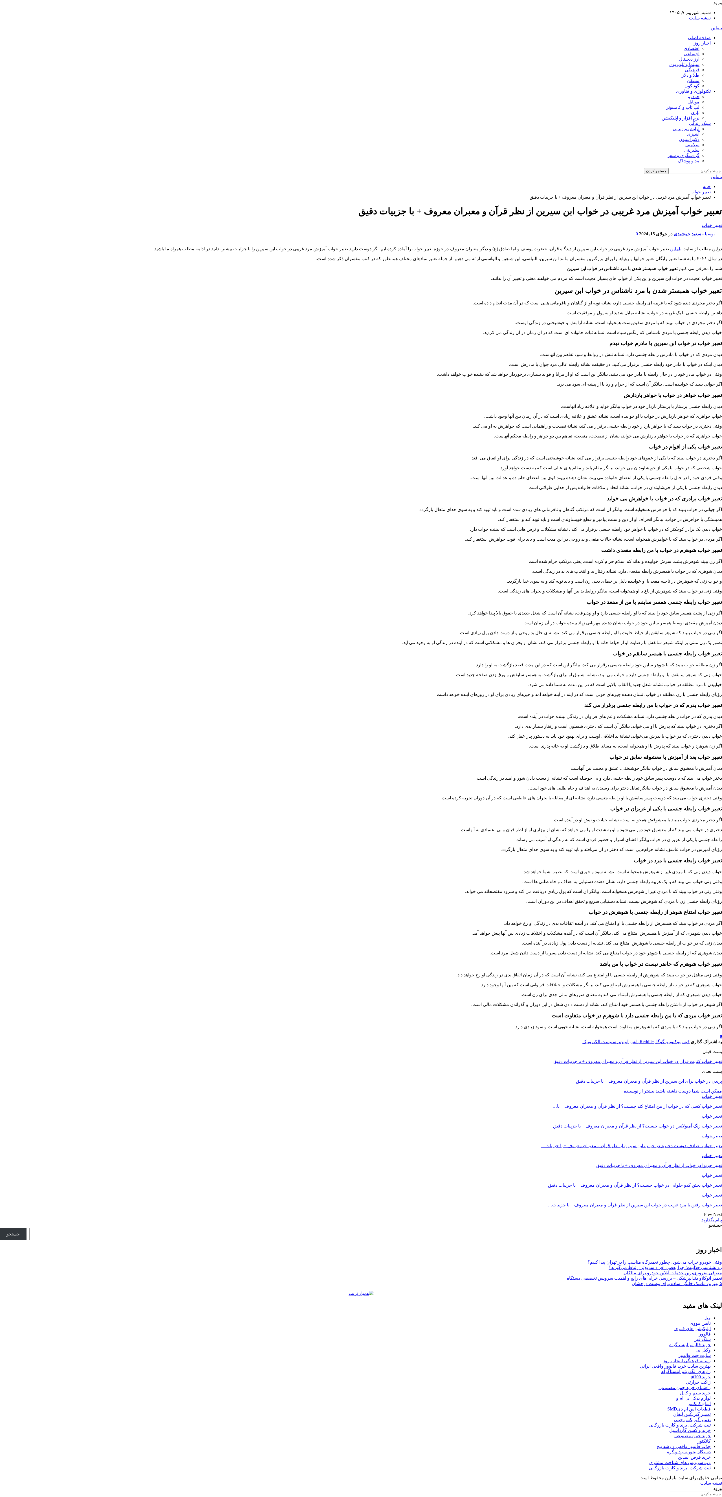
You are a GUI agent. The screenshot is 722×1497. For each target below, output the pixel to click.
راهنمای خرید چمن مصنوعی (685, 1387)
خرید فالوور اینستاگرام (690, 1344)
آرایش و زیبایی (686, 128)
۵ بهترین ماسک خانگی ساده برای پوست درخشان (677, 1283)
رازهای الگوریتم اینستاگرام (686, 1371)
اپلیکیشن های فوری (692, 1328)
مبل (707, 1317)
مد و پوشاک (688, 160)
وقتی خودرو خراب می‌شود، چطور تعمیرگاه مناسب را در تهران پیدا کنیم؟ (654, 1262)
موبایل (693, 101)
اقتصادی (691, 48)
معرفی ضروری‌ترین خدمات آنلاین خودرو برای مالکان (673, 1272)
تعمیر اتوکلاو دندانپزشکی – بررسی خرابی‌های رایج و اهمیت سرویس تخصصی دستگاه (644, 1278)
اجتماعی (691, 53)
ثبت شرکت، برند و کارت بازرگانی (680, 1425)
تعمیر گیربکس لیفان (692, 1414)
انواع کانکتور (699, 1403)
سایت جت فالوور (695, 1355)
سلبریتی (691, 150)
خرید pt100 (701, 1376)
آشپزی (693, 134)
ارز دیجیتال (689, 59)
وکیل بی (703, 1350)
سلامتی (692, 144)
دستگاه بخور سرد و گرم (688, 1451)
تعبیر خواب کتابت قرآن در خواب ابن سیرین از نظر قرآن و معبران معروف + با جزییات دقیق (637, 1061)
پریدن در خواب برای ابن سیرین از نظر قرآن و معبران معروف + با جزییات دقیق (649, 1081)
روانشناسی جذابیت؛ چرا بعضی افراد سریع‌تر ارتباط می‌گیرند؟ (665, 1267)
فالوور (705, 1334)
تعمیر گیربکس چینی (692, 1419)
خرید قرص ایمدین (694, 1457)
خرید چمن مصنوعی (692, 1435)
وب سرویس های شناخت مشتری (680, 1462)
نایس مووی (700, 1323)
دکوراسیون (689, 139)
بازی (695, 112)
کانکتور (704, 1441)
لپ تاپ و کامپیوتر (682, 107)
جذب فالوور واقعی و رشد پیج (684, 1446)
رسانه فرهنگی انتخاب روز (687, 1360)
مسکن (693, 80)
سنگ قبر (702, 1339)
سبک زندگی (700, 123)
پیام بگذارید (711, 1219)
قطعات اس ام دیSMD (689, 1409)
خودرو (693, 96)
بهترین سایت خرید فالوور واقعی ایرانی (675, 1366)
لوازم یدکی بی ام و (693, 1398)
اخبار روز (702, 43)
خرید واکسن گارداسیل (690, 1430)
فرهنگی (692, 69)
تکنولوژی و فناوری (693, 91)
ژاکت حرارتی (698, 1382)
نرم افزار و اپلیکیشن (680, 118)
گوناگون (691, 85)
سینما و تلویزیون (684, 64)
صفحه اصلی (699, 37)
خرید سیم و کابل (695, 1392)
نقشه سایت (700, 18)
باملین (716, 27)
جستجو (715, 1225)
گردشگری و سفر (683, 155)
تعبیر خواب (712, 225)
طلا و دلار (690, 75)
